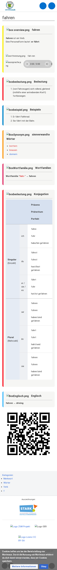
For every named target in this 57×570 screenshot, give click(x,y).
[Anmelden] (42, 5)
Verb (6, 487)
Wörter (7, 482)
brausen (13, 150)
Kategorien (7, 475)
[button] (24, 566)
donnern (13, 154)
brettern (13, 146)
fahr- (22, 176)
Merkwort (8, 478)
